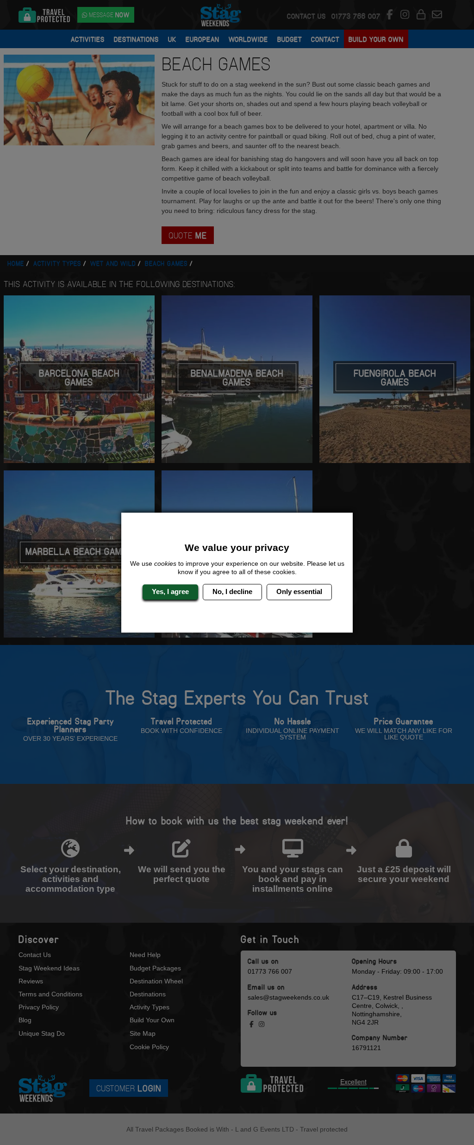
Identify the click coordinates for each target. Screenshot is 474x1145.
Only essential (299, 592)
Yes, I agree (170, 592)
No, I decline (232, 592)
